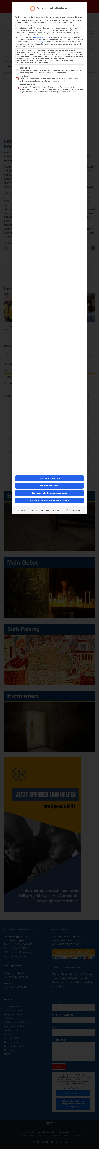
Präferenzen (22, 510)
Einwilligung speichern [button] (50, 478)
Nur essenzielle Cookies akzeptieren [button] (49, 493)
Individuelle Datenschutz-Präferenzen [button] (49, 500)
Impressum (57, 510)
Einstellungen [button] (39, 42)
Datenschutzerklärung (41, 37)
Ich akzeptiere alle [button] (49, 485)
